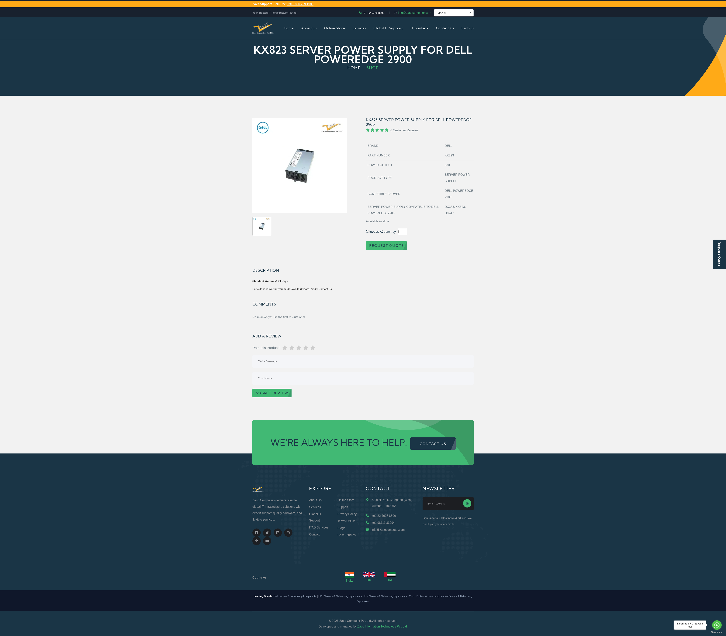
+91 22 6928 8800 (373, 12)
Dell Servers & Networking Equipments (295, 596)
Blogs (341, 528)
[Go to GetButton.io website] (717, 632)
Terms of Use (346, 521)
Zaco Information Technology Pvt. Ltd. (382, 626)
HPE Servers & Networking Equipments (340, 596)
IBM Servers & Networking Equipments (385, 596)
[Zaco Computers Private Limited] (263, 27)
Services (359, 28)
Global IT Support (388, 28)
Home (289, 28)
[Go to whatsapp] (717, 625)
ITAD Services (318, 527)
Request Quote (719, 254)
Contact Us (445, 28)
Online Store (334, 28)
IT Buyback (419, 28)
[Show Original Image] (261, 226)
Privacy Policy (347, 514)
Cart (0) (468, 28)
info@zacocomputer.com (414, 12)
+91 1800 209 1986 (300, 4)
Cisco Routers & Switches (423, 596)
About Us (309, 28)
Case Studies (346, 535)
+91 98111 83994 (383, 522)
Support (342, 507)
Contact (314, 534)
